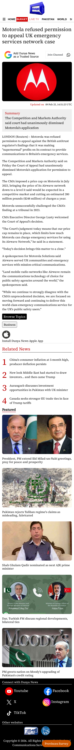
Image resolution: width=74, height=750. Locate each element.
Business (9, 325)
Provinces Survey (56, 744)
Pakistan (48, 19)
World (62, 19)
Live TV (34, 19)
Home (11, 19)
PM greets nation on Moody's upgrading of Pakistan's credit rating (31, 673)
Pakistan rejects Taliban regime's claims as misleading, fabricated (31, 513)
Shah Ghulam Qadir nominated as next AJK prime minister (36, 566)
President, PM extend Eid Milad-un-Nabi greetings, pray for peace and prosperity (37, 460)
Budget (22, 19)
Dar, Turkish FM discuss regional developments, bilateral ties (35, 620)
